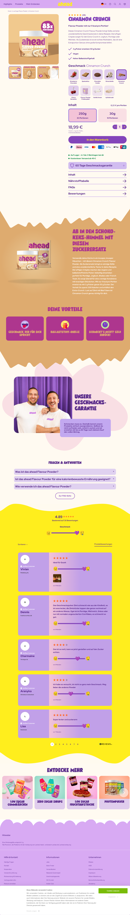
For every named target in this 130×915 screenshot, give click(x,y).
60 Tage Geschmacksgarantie (93, 165)
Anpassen (111, 897)
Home (9, 11)
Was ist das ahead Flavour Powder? (36, 472)
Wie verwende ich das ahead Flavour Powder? (43, 486)
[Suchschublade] (115, 4)
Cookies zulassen (113, 891)
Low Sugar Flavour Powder (20, 11)
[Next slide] (123, 792)
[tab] (103, 544)
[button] (57, 578)
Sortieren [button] (22, 544)
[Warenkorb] (124, 4)
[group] (65, 517)
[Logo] (65, 4)
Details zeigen (32, 911)
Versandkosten (76, 132)
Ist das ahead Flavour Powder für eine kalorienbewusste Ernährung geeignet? (62, 479)
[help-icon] (110, 4)
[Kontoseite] (119, 4)
